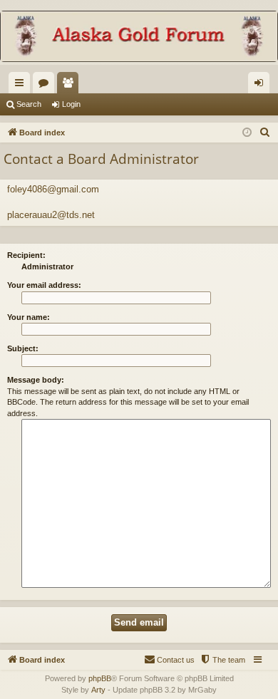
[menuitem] (265, 132)
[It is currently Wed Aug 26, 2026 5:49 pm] (247, 133)
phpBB (99, 678)
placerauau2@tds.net (51, 214)
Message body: (35, 380)
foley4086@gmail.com (53, 189)
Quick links (22, 85)
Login (71, 104)
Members (70, 85)
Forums (46, 85)
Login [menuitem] (261, 85)
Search (28, 104)
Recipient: (26, 255)
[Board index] (139, 38)
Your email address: (44, 285)
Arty (98, 689)
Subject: (22, 348)
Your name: (28, 317)
